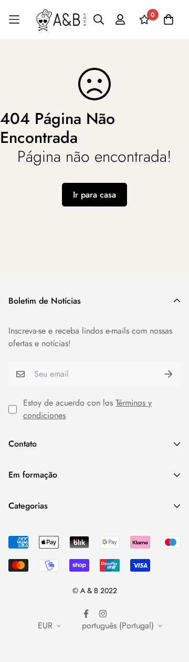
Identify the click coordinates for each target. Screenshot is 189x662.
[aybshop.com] (61, 19)
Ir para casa (94, 195)
